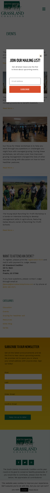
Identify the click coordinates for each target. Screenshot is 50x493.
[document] (25, 246)
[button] (41, 56)
